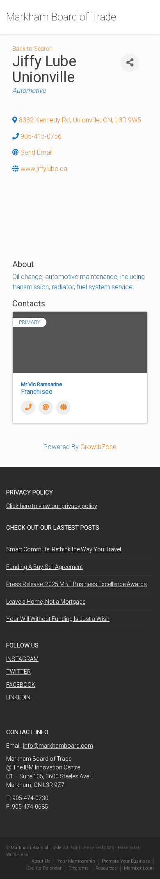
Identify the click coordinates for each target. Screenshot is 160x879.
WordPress (17, 854)
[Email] (46, 407)
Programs (79, 868)
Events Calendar (44, 868)
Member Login (139, 868)
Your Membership (76, 861)
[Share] (130, 63)
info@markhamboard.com (58, 745)
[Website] (63, 407)
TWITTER (18, 671)
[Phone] (28, 407)
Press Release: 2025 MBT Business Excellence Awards (76, 584)
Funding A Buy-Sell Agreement (44, 567)
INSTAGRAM (22, 659)
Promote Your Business (126, 861)
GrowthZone (98, 447)
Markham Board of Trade (61, 17)
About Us (41, 861)
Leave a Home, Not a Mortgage (45, 601)
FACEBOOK (20, 684)
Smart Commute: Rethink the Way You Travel (63, 549)
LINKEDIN (18, 697)
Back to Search (32, 48)
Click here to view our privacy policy (51, 506)
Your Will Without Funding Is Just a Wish (58, 619)
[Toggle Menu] (148, 18)
